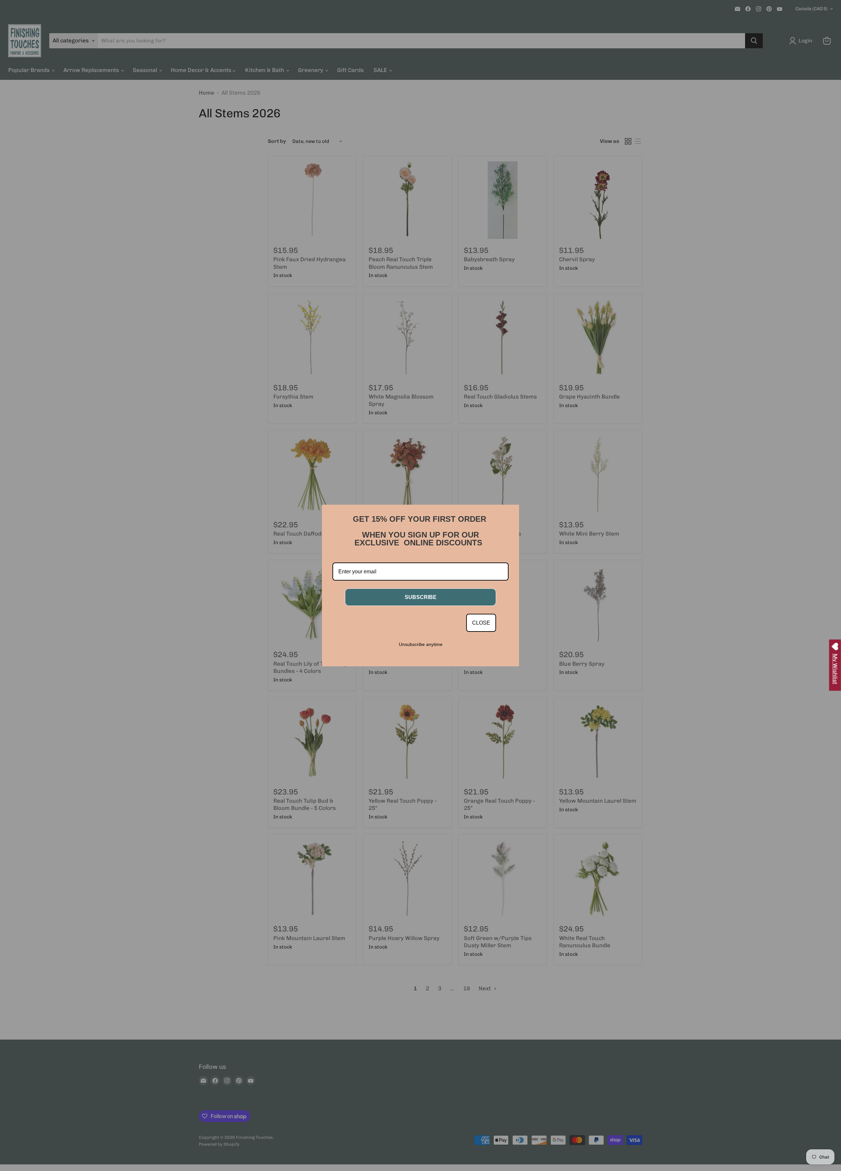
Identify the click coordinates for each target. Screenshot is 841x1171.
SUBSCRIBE (421, 597)
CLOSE (481, 623)
